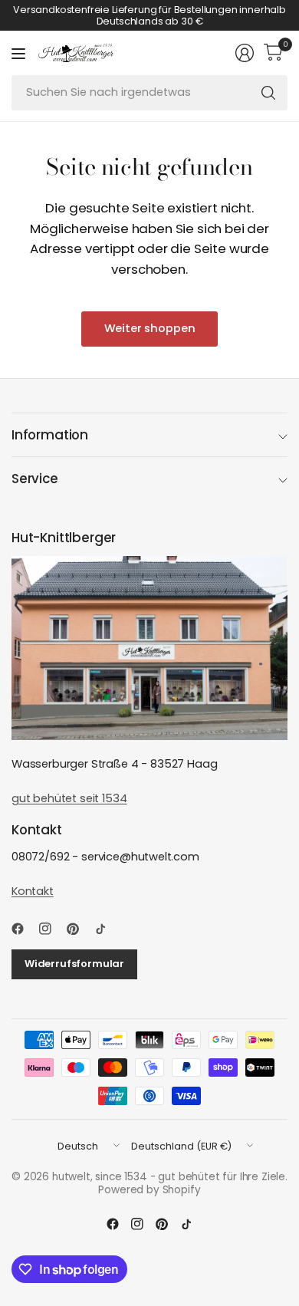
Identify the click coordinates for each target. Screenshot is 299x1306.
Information (50, 435)
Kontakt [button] (33, 891)
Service (35, 478)
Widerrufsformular (74, 963)
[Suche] (268, 92)
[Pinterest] (79, 928)
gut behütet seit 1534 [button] (69, 798)
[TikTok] (106, 928)
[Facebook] (24, 928)
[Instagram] (51, 928)
